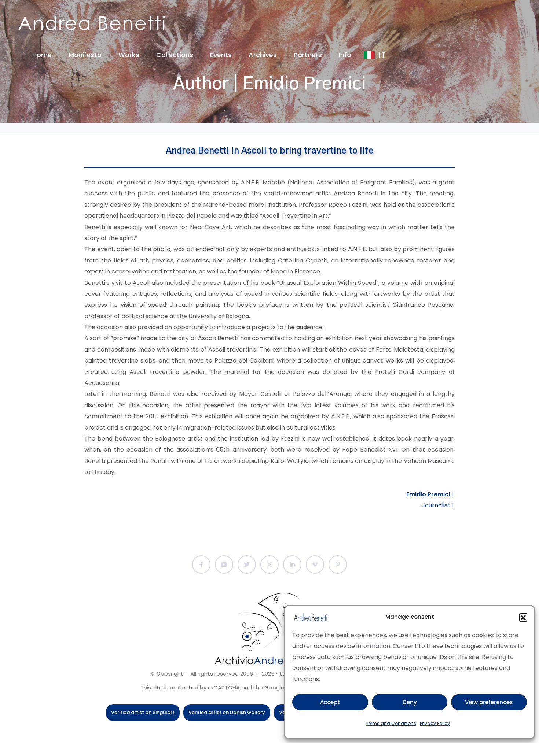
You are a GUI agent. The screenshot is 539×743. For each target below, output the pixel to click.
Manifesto (85, 54)
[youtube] (224, 564)
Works (128, 54)
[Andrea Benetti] (91, 23)
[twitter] (247, 564)
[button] (523, 617)
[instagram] (269, 564)
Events (221, 54)
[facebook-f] (201, 564)
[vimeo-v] (315, 564)
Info (345, 54)
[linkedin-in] (292, 564)
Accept (330, 702)
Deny (410, 702)
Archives (263, 54)
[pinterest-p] (338, 564)
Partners (308, 54)
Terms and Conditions (391, 723)
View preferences (489, 702)
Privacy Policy (435, 723)
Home (42, 54)
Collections (174, 54)
